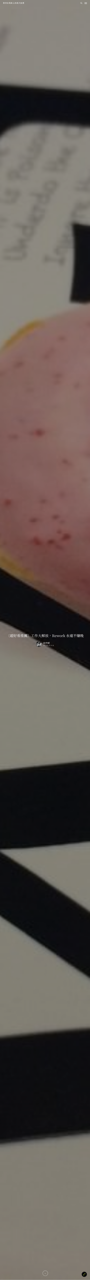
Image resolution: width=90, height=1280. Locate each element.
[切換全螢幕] (84, 1274)
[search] (81, 3)
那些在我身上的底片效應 (13, 3)
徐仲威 (46, 643)
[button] (86, 3)
